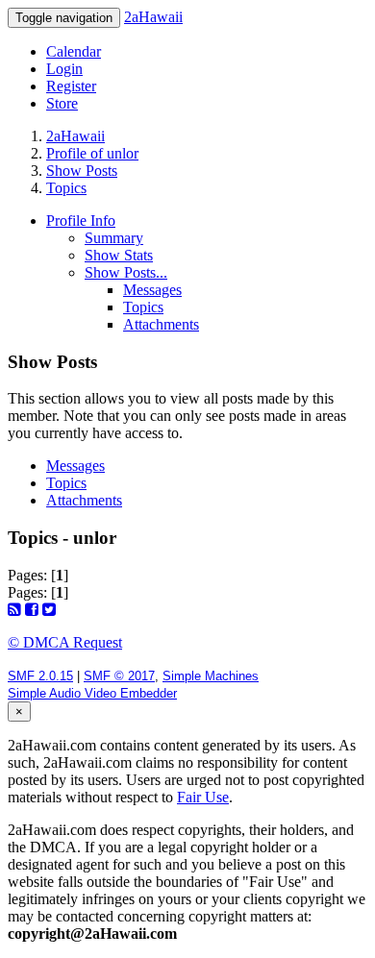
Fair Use (203, 797)
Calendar (73, 51)
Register (71, 86)
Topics (143, 307)
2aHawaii (153, 17)
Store (62, 103)
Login (64, 69)
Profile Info (80, 220)
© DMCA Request (65, 642)
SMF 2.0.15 (40, 676)
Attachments (161, 324)
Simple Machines (210, 676)
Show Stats (119, 255)
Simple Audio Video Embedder (92, 693)
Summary (114, 238)
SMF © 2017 (119, 676)
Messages (152, 290)
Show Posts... (126, 272)
